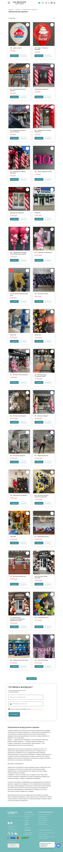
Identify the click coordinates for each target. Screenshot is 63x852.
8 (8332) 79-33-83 (29, 832)
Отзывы (26, 820)
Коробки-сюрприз (43, 820)
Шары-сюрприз (42, 822)
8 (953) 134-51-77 (28, 834)
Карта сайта (27, 827)
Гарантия (27, 818)
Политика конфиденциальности (46, 836)
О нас (26, 825)
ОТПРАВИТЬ (14, 714)
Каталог (18, 9)
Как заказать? (28, 816)
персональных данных (37, 709)
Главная (10, 9)
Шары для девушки (43, 824)
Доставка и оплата (29, 814)
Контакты (27, 824)
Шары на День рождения (44, 814)
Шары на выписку (42, 818)
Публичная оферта (43, 838)
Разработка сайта (12, 841)
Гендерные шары (42, 816)
